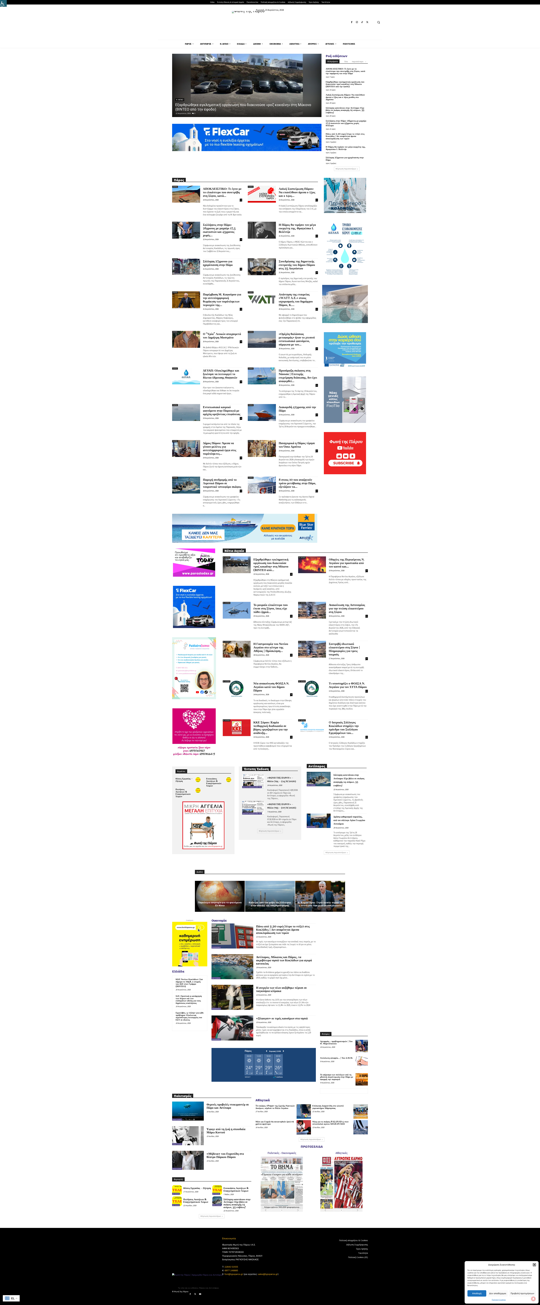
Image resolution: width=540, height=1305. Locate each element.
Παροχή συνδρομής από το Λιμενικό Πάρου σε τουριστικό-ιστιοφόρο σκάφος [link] (222, 483)
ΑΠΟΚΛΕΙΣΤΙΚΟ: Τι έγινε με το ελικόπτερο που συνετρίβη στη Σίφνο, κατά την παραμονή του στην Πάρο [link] (345, 71)
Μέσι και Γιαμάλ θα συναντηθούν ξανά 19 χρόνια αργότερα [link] (275, 1122)
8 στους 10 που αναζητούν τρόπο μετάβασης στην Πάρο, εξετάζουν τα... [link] (297, 483)
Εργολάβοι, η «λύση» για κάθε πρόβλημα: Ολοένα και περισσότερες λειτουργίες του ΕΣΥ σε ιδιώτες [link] (190, 1016)
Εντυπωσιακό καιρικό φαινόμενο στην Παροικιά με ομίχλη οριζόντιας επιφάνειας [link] (221, 410)
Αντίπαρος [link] (311, 785)
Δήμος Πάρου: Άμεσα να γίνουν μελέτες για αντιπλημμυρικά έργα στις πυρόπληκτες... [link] (219, 448)
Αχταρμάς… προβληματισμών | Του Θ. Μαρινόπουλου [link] (336, 1042)
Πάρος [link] (179, 100)
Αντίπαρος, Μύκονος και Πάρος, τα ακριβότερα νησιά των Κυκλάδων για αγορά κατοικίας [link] (284, 960)
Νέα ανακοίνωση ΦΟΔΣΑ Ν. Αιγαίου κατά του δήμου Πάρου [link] (271, 687)
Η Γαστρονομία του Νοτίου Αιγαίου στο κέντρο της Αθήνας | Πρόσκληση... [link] (270, 647)
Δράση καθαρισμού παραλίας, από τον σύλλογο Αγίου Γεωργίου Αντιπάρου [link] (349, 820)
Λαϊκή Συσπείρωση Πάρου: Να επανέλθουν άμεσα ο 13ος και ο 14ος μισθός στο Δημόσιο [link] (345, 97)
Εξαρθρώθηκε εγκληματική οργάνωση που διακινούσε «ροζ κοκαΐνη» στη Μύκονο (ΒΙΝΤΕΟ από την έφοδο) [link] (345, 84)
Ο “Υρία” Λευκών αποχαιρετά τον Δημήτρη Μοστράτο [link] (222, 335)
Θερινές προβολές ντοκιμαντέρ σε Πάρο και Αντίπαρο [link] (228, 1106)
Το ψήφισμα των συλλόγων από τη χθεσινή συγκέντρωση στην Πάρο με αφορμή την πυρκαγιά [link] (336, 1077)
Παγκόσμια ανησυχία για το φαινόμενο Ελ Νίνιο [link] (220, 904)
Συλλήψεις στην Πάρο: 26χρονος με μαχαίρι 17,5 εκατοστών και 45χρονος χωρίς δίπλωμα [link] (346, 123)
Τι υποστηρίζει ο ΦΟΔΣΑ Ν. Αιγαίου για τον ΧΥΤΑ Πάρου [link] (348, 685)
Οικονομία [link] (216, 947)
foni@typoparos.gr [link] (234, 1274)
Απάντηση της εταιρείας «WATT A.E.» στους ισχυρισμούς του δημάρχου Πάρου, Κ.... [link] (296, 300)
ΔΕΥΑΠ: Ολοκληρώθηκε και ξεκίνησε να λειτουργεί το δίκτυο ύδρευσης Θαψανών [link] (221, 374)
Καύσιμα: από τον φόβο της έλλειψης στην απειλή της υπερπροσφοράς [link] (270, 904)
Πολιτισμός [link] (177, 1119)
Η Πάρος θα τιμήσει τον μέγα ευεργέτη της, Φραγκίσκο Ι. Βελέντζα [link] (345, 148)
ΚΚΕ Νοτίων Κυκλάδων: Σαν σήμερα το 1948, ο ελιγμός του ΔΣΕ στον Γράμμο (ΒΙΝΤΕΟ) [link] (189, 983)
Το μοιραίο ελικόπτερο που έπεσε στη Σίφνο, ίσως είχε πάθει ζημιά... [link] (270, 608)
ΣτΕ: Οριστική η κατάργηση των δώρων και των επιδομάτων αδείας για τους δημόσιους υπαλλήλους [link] (189, 999)
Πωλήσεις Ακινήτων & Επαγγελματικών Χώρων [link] (183, 793)
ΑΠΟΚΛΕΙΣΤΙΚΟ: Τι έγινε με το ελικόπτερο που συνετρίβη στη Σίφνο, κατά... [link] (222, 192)
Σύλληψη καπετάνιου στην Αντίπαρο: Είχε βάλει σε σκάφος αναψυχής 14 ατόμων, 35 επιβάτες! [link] (345, 110)
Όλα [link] (346, 61)
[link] (3, 3)
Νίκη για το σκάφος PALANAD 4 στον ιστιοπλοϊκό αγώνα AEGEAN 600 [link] (330, 1122)
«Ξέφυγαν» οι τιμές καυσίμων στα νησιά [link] (282, 1018)
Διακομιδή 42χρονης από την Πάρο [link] (297, 409)
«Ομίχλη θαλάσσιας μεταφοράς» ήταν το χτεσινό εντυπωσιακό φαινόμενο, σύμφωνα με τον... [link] (297, 339)
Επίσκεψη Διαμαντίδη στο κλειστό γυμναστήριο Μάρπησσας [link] (328, 1107)
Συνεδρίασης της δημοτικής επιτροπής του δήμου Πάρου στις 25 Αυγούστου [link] (297, 265)
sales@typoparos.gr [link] (268, 1274)
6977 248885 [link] (231, 1270)
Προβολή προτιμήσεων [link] (522, 1293)
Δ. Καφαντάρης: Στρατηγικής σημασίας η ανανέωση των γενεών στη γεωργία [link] (320, 904)
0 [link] (194, 113)
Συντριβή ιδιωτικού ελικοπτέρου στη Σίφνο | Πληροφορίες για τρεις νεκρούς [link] (344, 649)
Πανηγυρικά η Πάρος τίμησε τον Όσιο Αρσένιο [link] (297, 445)
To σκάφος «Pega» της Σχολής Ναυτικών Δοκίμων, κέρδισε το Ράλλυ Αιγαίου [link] (275, 1107)
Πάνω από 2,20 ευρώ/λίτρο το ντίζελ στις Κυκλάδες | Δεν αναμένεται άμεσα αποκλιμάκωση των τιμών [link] (345, 136)
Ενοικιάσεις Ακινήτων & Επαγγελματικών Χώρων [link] (213, 782)
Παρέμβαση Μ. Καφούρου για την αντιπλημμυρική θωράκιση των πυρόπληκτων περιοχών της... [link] (222, 300)
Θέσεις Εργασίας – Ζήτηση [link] (184, 779)
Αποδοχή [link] (477, 1293)
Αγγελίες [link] (176, 1194)
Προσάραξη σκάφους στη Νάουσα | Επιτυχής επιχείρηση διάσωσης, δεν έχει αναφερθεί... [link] (298, 376)
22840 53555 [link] (231, 1266)
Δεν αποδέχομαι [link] (497, 1293)
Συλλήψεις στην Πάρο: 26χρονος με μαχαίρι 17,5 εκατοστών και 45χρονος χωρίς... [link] (219, 230)
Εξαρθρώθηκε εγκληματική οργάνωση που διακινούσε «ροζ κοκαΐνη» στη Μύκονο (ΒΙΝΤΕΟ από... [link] (270, 565)
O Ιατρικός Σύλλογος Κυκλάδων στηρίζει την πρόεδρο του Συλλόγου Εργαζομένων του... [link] (344, 728)
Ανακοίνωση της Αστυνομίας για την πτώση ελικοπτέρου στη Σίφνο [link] (347, 608)
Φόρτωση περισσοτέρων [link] (346, 169)
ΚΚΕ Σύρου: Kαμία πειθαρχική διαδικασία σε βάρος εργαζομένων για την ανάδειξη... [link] (270, 728)
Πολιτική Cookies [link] (499, 1300)
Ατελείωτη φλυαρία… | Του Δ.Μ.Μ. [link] (336, 1058)
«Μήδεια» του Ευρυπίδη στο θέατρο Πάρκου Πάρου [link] (225, 1155)
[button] (534, 1264)
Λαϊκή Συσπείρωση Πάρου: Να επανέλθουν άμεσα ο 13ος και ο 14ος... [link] (297, 192)
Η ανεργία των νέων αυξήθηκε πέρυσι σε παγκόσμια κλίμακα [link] (281, 989)
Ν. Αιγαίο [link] (226, 557)
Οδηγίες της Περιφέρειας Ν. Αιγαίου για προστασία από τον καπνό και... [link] (346, 563)
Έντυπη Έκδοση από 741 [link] (252, 787)
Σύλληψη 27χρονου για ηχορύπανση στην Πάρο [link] (345, 158)
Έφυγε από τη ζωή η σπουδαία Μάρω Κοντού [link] (226, 1130)
